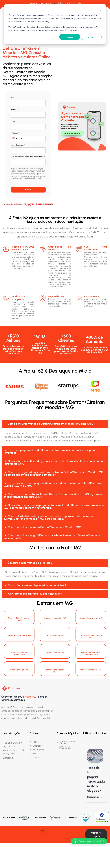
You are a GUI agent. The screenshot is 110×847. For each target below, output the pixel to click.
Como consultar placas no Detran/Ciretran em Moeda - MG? (45, 527)
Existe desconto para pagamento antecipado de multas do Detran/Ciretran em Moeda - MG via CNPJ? (54, 484)
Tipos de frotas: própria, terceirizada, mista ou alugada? (96, 779)
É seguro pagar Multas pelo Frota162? (31, 562)
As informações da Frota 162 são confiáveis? (35, 593)
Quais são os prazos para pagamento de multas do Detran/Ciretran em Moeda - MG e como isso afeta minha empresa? (55, 506)
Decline (91, 37)
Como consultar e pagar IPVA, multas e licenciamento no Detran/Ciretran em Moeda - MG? (52, 537)
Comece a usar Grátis (40, 3)
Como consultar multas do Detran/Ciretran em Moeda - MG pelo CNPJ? (51, 423)
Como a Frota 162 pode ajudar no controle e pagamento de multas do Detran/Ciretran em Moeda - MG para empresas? (48, 517)
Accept (70, 37)
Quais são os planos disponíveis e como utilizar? (37, 585)
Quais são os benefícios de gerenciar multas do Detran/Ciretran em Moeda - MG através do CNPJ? (55, 462)
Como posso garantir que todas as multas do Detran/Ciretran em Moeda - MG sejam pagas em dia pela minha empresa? (53, 473)
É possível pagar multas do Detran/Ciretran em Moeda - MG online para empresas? (49, 451)
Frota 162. (30, 696)
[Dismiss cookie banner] (101, 10)
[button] (55, 424)
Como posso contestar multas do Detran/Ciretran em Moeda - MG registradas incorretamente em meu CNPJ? (53, 495)
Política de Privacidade (69, 3)
